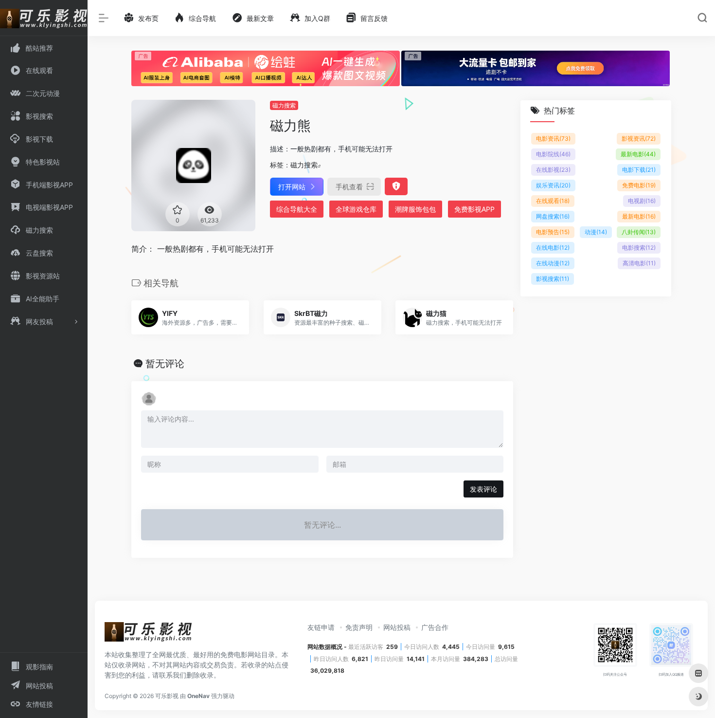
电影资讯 (553, 138)
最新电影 (638, 154)
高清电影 (639, 263)
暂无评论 (164, 363)
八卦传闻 (639, 232)
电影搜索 (639, 247)
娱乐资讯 (553, 185)
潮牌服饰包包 (415, 209)
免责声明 (359, 627)
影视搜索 (552, 278)
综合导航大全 (296, 209)
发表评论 (483, 489)
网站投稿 (397, 627)
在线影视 (553, 169)
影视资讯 (639, 138)
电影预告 (553, 232)
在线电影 (553, 247)
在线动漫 (553, 263)
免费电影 (639, 185)
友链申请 (321, 627)
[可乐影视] (148, 635)
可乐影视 (167, 696)
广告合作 (434, 627)
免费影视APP (474, 209)
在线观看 (553, 200)
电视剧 (642, 200)
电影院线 (553, 154)
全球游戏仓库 (356, 209)
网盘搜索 (553, 216)
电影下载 (639, 169)
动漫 (596, 232)
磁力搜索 (284, 105)
